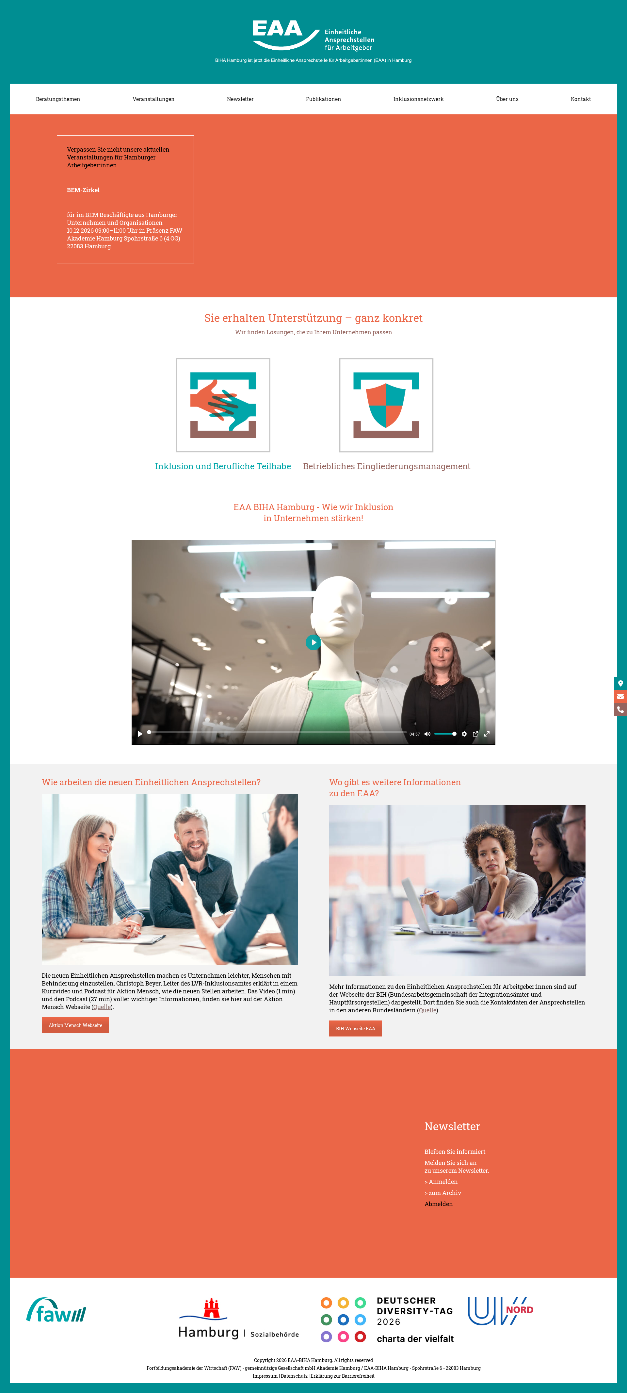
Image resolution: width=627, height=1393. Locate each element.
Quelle (102, 1007)
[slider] (277, 732)
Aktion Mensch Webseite (75, 1025)
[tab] (223, 467)
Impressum (265, 1376)
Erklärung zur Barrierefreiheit (343, 1376)
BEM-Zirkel (83, 190)
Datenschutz (294, 1376)
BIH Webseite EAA (355, 1028)
